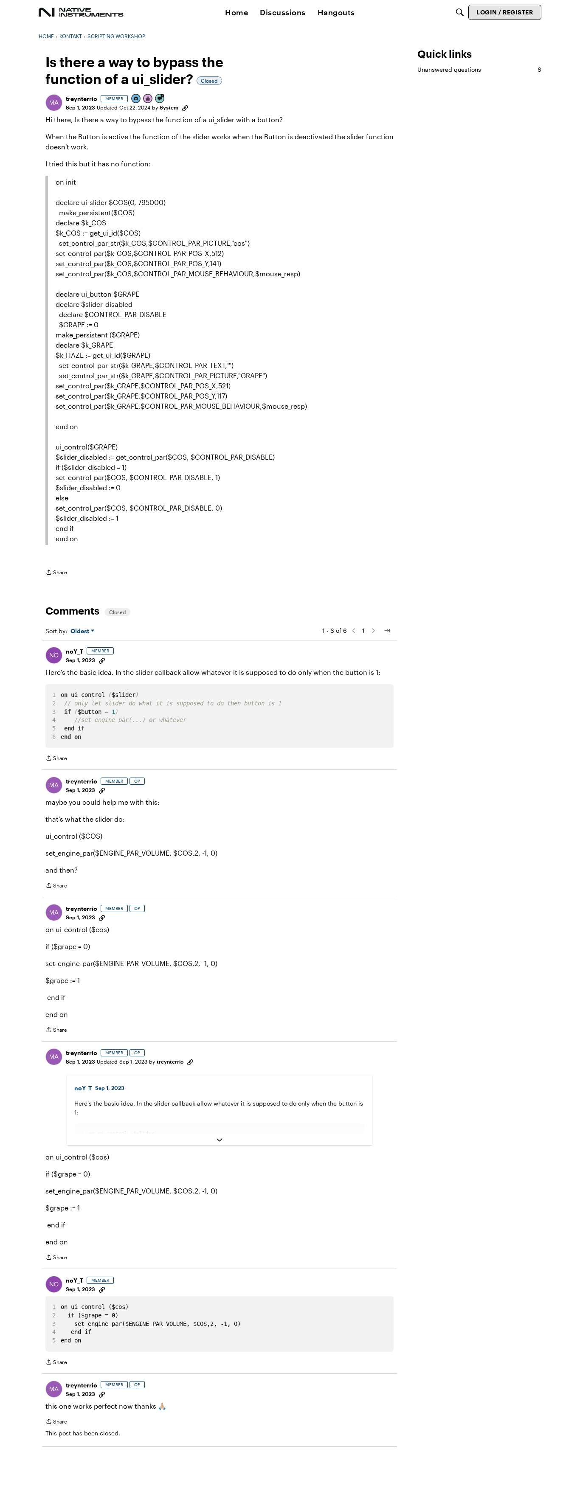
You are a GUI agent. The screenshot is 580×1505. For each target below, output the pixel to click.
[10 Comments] (160, 99)
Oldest (80, 631)
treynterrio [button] (81, 98)
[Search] (459, 12)
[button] (53, 102)
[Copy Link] (185, 107)
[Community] (81, 12)
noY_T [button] (74, 651)
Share (56, 573)
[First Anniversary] (148, 99)
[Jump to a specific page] (387, 630)
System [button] (169, 107)
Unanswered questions (479, 69)
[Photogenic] (136, 99)
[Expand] (219, 1140)
